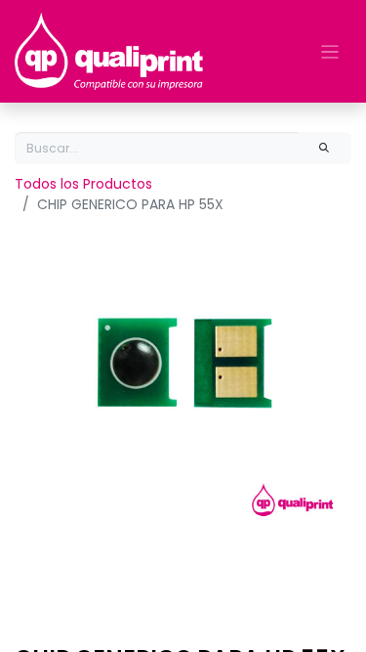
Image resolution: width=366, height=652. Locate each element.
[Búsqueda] (324, 148)
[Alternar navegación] (330, 51)
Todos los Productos (83, 184)
